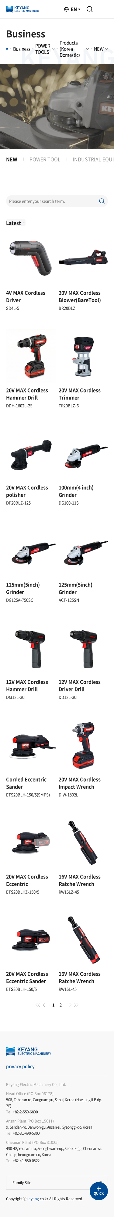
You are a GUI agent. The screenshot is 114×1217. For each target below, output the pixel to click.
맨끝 (77, 1005)
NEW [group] (11, 159)
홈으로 (7, 49)
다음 (70, 1005)
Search (90, 9)
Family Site (21, 1182)
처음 (38, 1005)
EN (74, 9)
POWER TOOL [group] (44, 159)
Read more (31, 241)
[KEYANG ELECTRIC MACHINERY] (22, 9)
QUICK (99, 1193)
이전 (44, 1005)
